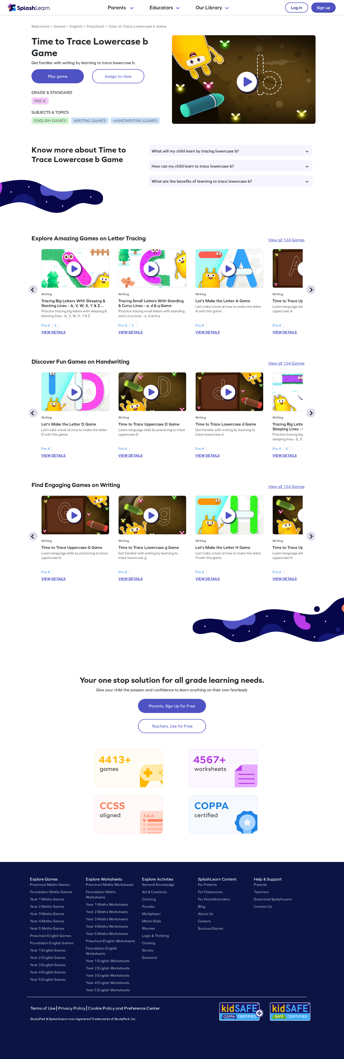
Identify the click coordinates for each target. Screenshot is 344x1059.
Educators (161, 7)
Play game (57, 76)
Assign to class (118, 76)
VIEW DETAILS (53, 332)
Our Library (209, 7)
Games (60, 26)
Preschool (95, 26)
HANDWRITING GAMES (135, 120)
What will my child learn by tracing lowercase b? (195, 151)
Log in (296, 7)
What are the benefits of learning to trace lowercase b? (202, 181)
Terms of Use (43, 1008)
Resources (40, 26)
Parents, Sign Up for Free (172, 706)
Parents (117, 7)
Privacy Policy (71, 1008)
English (76, 26)
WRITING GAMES (90, 120)
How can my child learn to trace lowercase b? (193, 166)
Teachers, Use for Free (172, 726)
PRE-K (40, 101)
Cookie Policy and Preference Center (124, 1008)
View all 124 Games (286, 240)
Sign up (323, 7)
